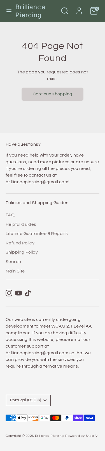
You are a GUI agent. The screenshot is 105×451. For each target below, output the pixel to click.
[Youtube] (18, 293)
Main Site (15, 271)
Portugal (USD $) (25, 400)
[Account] (79, 8)
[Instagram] (9, 293)
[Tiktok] (28, 293)
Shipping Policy (22, 252)
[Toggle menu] (8, 11)
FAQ (10, 215)
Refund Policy (20, 243)
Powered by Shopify (81, 436)
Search (13, 261)
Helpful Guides (21, 224)
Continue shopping (53, 94)
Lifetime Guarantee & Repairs (37, 233)
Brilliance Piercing (30, 11)
